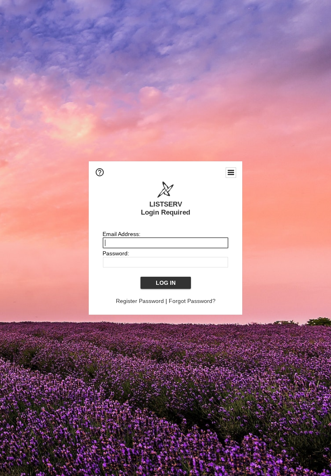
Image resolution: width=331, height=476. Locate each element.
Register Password (140, 301)
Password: (116, 253)
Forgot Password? (192, 301)
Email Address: (121, 234)
